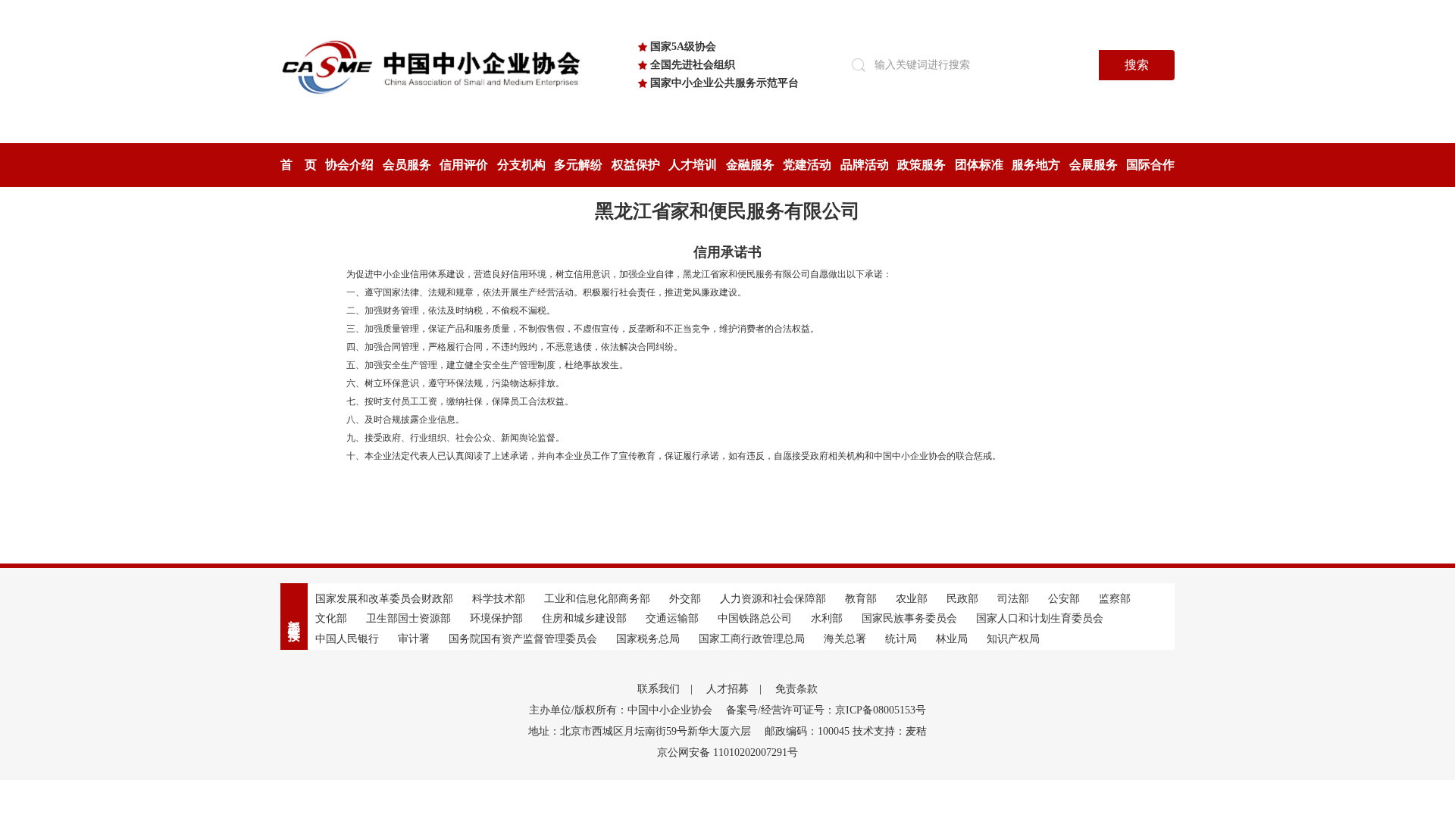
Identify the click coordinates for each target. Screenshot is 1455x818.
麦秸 (916, 731)
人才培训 (692, 164)
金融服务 (750, 164)
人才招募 (727, 689)
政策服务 (921, 164)
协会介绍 (349, 164)
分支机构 (521, 164)
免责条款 (796, 689)
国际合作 (1150, 164)
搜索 (1137, 64)
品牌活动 (864, 164)
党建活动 (807, 164)
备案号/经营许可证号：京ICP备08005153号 (826, 710)
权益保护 (636, 164)
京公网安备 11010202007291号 (727, 752)
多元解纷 (578, 164)
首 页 (298, 164)
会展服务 (1093, 164)
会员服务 (407, 164)
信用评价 (464, 164)
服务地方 (1036, 164)
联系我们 (658, 689)
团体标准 (979, 164)
